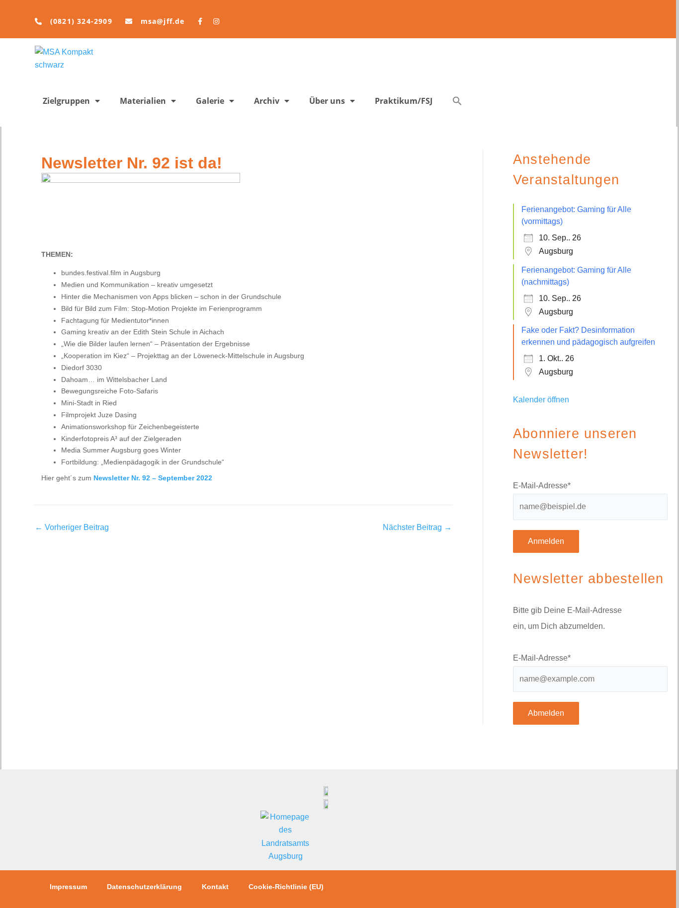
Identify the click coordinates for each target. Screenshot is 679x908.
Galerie (210, 100)
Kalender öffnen (541, 399)
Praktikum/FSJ (403, 100)
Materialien (143, 100)
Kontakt (215, 887)
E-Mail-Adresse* (542, 485)
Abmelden (546, 713)
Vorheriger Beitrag (72, 527)
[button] (457, 100)
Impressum (68, 887)
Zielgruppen (66, 100)
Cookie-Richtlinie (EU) (286, 887)
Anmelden (546, 541)
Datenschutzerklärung (144, 887)
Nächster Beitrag (417, 527)
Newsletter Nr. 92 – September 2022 (152, 478)
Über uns (327, 100)
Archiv (266, 100)
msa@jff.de (163, 21)
